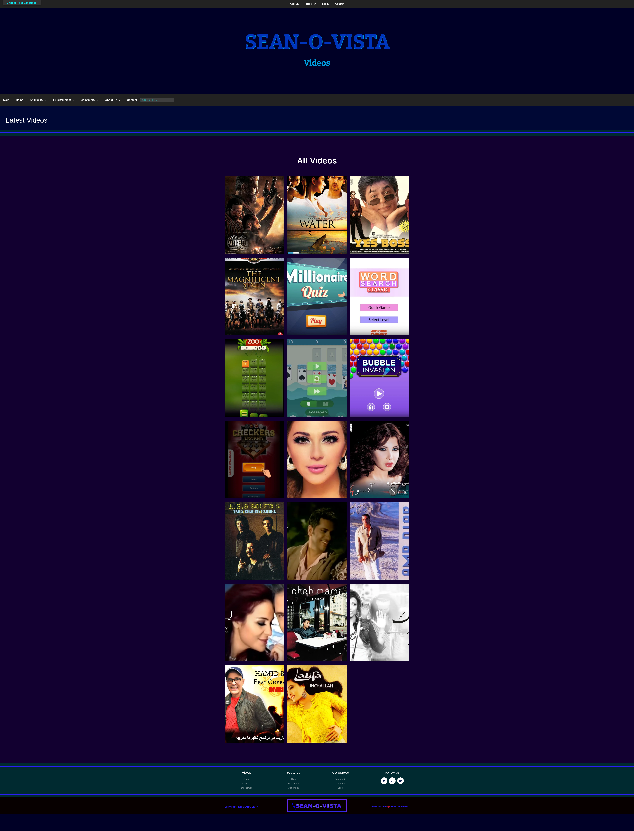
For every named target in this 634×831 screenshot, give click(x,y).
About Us (111, 100)
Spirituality (36, 100)
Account (294, 3)
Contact (339, 3)
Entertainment (62, 100)
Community (88, 100)
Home (19, 100)
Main (6, 100)
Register (311, 3)
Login (325, 3)
